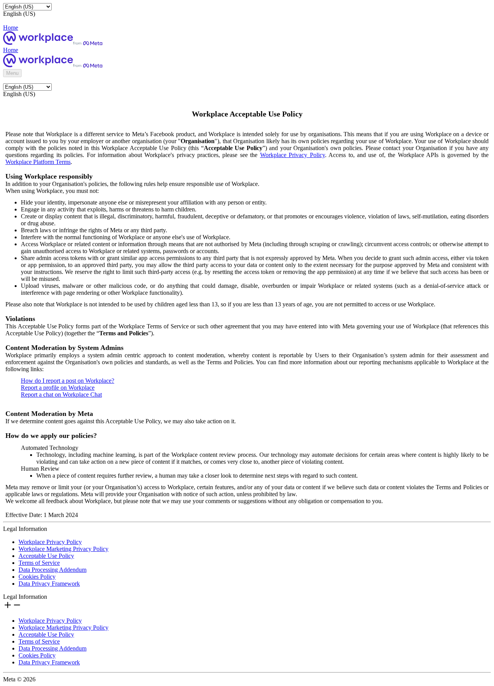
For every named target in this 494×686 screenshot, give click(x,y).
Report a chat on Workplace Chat (61, 394)
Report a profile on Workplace (58, 387)
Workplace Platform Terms (38, 162)
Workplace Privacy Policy (292, 155)
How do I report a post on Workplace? (67, 380)
